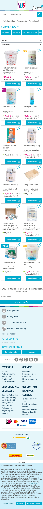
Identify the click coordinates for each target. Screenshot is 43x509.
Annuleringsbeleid (8, 400)
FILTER (4, 41)
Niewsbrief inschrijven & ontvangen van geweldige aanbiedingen (21, 290)
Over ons (5, 371)
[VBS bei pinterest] (26, 359)
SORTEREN (6, 45)
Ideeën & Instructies (29, 379)
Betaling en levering (9, 398)
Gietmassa (16, 32)
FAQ (23, 382)
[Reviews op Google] (21, 436)
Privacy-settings (7, 403)
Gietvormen (6, 32)
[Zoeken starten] (39, 14)
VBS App (5, 413)
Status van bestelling (29, 412)
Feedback (31, 352)
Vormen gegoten (22, 21)
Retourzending (7, 405)
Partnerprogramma (8, 374)
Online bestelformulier (10, 395)
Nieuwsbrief (26, 377)
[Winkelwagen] (39, 8)
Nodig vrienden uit (29, 374)
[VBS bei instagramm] (21, 359)
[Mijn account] (34, 8)
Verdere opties (8, 503)
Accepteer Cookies (33, 503)
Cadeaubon (26, 371)
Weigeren (20, 503)
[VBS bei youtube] (31, 359)
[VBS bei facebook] (16, 359)
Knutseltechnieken (9, 21)
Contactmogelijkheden (30, 409)
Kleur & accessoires (30, 32)
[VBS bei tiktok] (36, 359)
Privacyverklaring (32, 483)
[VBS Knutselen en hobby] (21, 5)
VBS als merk (6, 377)
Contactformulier (11, 352)
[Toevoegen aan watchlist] (18, 51)
